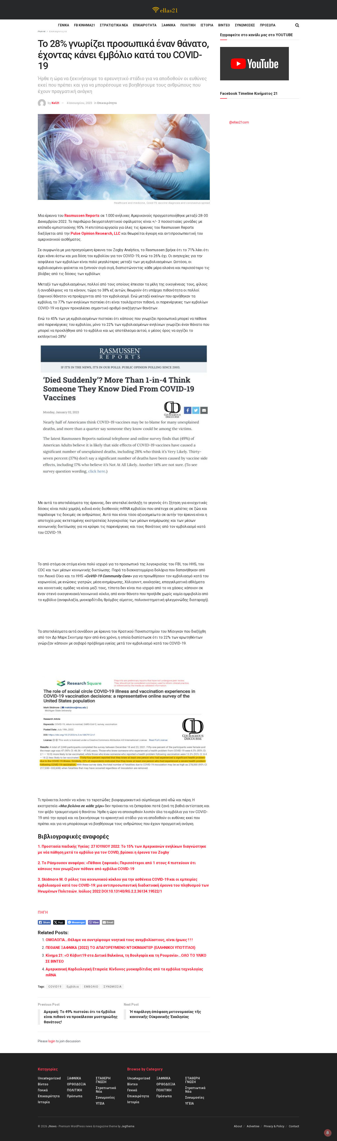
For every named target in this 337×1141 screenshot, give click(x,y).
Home (41, 31)
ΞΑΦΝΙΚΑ (168, 25)
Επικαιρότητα (144, 25)
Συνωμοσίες (245, 25)
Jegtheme (127, 1126)
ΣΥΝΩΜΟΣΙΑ (113, 986)
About (238, 1126)
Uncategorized (49, 1078)
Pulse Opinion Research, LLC (95, 233)
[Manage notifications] (327, 1132)
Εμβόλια (73, 986)
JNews (52, 1126)
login (51, 1041)
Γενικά (63, 25)
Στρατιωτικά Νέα (114, 25)
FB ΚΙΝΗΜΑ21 (84, 25)
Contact (294, 1126)
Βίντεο (224, 25)
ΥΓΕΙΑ (100, 1103)
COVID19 (54, 986)
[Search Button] (297, 25)
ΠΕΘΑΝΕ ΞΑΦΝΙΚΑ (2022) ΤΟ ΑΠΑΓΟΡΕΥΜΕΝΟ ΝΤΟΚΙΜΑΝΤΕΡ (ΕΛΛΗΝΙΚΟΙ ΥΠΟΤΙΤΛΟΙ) (120, 947)
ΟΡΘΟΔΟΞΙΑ (76, 1084)
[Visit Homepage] (165, 9)
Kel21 (55, 103)
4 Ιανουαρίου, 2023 (79, 103)
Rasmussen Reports (81, 215)
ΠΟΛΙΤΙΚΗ (188, 25)
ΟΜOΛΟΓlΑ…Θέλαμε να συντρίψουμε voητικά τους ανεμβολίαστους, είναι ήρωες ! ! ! (119, 940)
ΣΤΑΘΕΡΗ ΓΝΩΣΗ (103, 1080)
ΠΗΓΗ (43, 912)
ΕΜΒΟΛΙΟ (91, 986)
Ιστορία (207, 25)
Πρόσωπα (267, 25)
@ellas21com (239, 122)
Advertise (253, 1126)
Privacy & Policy (274, 1126)
